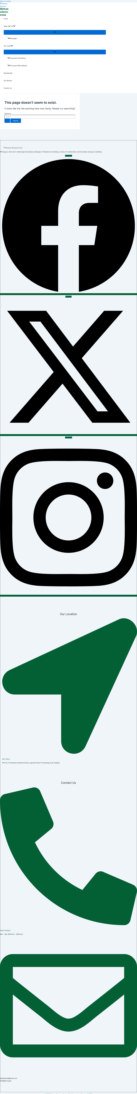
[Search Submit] (7, 121)
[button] (14, 26)
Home (6, 19)
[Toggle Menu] (55, 32)
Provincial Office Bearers (18, 66)
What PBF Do (8, 26)
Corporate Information (18, 58)
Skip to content (5, 1)
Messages (13, 38)
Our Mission (8, 81)
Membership (8, 73)
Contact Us (8, 88)
